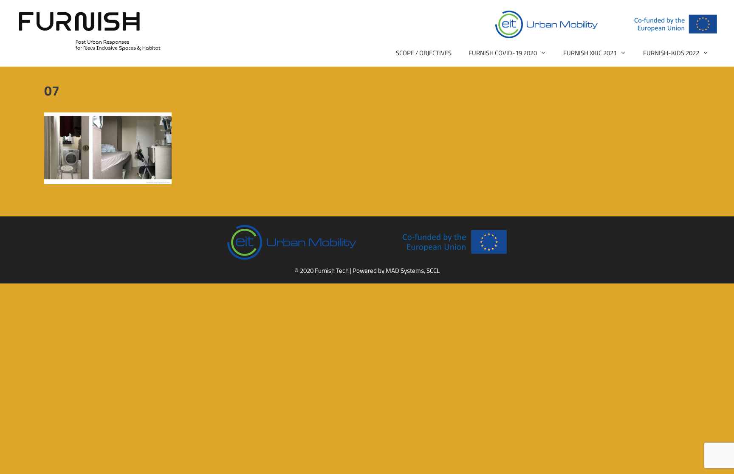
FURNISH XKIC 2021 (590, 53)
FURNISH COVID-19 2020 (503, 53)
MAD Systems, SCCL (413, 270)
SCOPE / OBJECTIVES (424, 53)
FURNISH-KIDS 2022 (671, 53)
